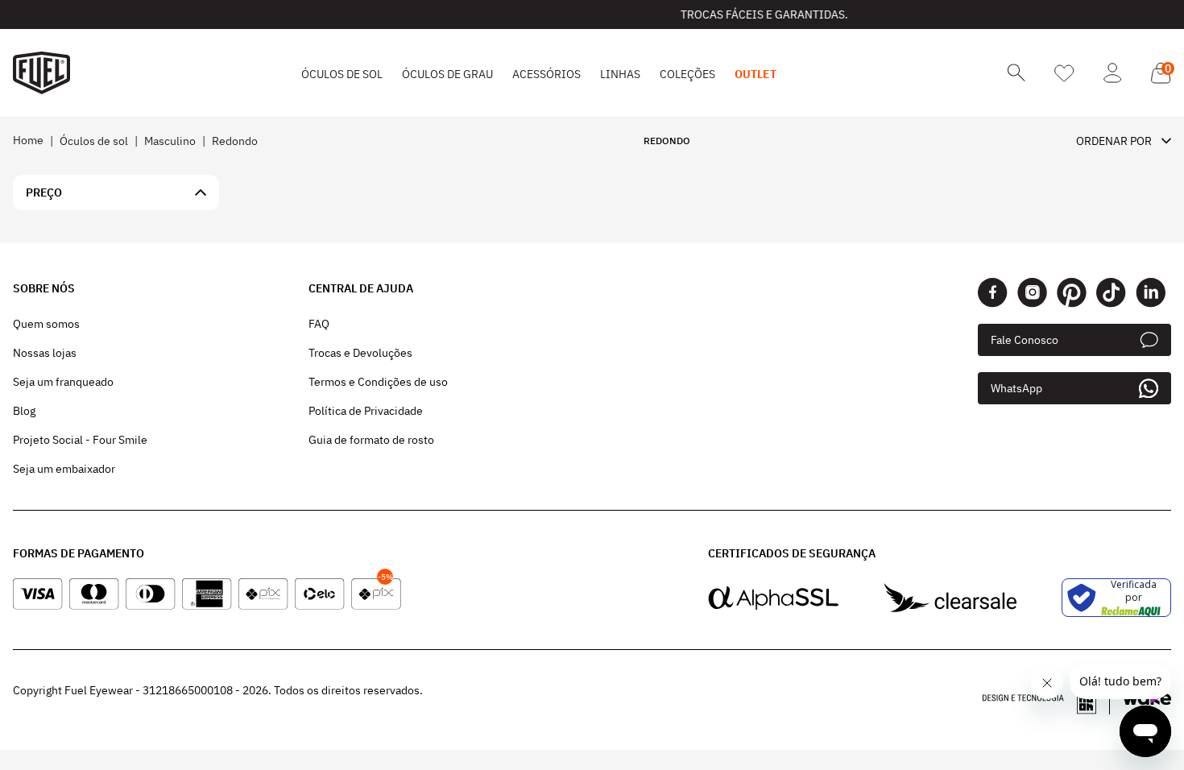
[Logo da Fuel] (41, 73)
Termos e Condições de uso (378, 382)
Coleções (687, 74)
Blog (24, 411)
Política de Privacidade (365, 411)
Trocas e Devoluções (360, 353)
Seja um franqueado (63, 382)
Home (28, 140)
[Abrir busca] (1016, 73)
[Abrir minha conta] (1112, 73)
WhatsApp (1016, 388)
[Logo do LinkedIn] (1150, 293)
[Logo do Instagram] (1032, 293)
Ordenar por (1114, 141)
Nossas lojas (45, 353)
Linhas (620, 74)
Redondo (235, 141)
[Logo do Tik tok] (1111, 293)
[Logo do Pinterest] (1072, 293)
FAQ (318, 324)
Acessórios (546, 74)
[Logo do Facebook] (993, 293)
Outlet (755, 74)
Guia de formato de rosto (371, 440)
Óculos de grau (447, 74)
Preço (44, 192)
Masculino (170, 141)
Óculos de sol (342, 74)
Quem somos (46, 324)
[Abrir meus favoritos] (1064, 73)
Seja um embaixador (64, 469)
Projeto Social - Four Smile (80, 440)
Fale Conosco (1024, 340)
